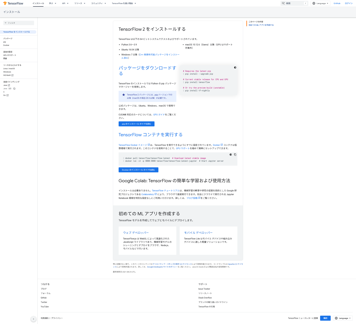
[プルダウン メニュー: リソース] (85, 3)
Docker (216, 145)
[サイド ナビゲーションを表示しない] (33, 319)
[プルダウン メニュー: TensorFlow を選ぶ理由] (136, 3)
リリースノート (205, 293)
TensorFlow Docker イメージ (133, 145)
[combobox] (294, 3)
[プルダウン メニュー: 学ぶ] (56, 3)
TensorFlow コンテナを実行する (151, 134)
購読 (325, 318)
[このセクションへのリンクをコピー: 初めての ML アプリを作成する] (184, 214)
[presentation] (178, 214)
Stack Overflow (205, 298)
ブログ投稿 (191, 198)
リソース (78, 3)
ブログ (44, 289)
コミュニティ (97, 3)
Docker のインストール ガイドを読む (138, 170)
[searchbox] (18, 23)
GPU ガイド (159, 114)
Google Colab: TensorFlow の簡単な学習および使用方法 (174, 180)
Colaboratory (147, 194)
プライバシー (57, 318)
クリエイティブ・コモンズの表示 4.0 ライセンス (172, 264)
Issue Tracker (204, 289)
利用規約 (45, 318)
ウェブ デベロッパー (136, 233)
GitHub (337, 3)
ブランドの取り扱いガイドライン (213, 302)
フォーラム (45, 293)
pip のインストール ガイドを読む (136, 124)
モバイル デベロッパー (198, 233)
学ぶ (51, 3)
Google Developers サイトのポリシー (162, 267)
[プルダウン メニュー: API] (68, 3)
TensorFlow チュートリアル (166, 190)
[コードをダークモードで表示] (235, 67)
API (63, 3)
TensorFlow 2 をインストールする (152, 29)
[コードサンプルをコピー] (235, 154)
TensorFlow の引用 (206, 307)
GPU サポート (183, 148)
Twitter (44, 302)
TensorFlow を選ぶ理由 (122, 3)
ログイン (349, 3)
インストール (38, 3)
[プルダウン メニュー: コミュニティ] (106, 3)
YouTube (45, 307)
